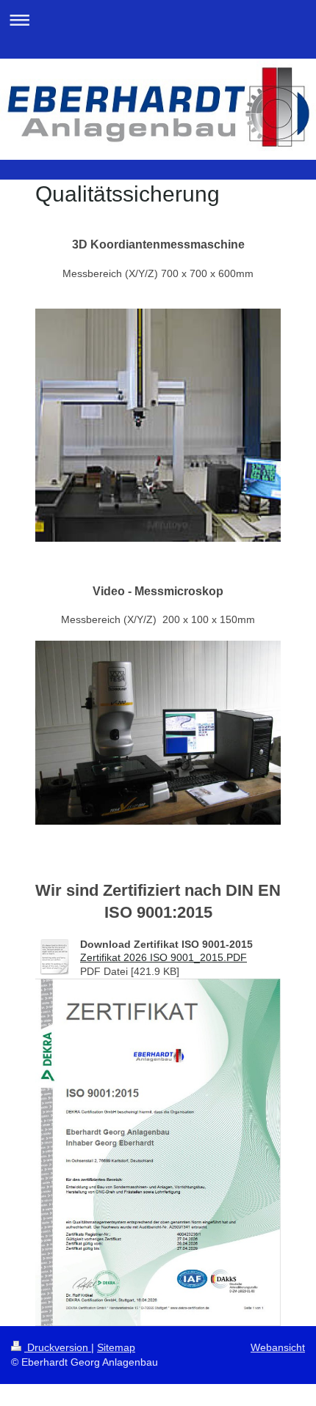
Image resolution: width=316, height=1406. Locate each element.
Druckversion (57, 1347)
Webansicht (278, 1347)
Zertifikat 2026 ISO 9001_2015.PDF (163, 957)
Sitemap (116, 1347)
